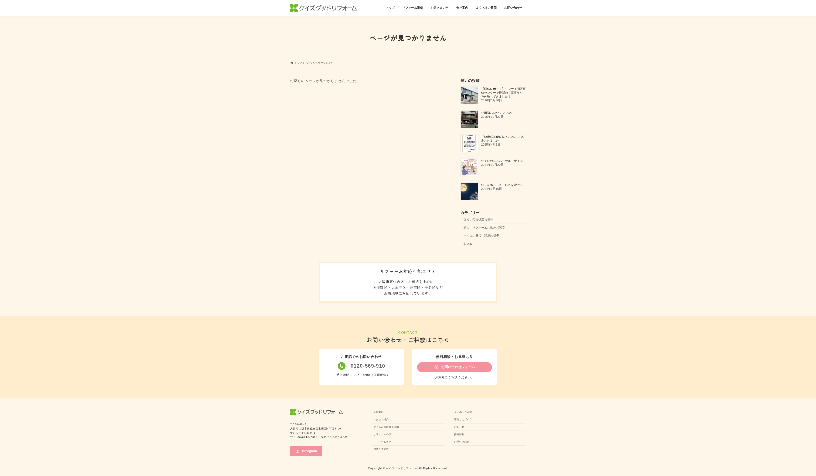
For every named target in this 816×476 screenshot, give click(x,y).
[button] (454, 367)
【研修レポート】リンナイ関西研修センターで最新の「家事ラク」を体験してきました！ (503, 92)
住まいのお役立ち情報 (478, 219)
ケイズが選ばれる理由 (386, 426)
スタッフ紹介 (381, 419)
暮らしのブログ (463, 419)
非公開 (467, 244)
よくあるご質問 (463, 412)
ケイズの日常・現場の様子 (481, 235)
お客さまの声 (381, 449)
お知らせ (459, 426)
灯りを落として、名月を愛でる (502, 185)
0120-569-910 (368, 366)
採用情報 (459, 434)
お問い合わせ (461, 441)
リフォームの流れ (383, 434)
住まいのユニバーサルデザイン (502, 161)
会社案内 (378, 412)
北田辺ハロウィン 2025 (497, 113)
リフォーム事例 (382, 441)
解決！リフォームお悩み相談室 (484, 227)
